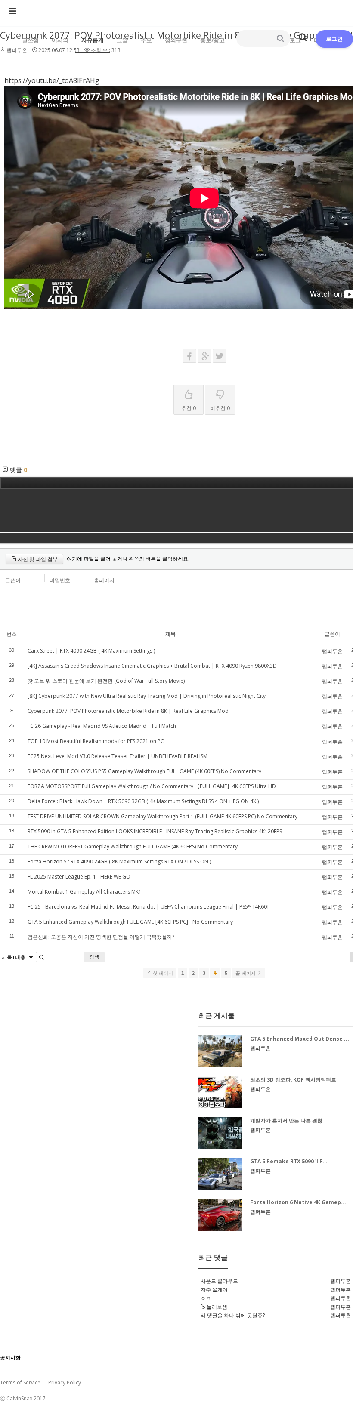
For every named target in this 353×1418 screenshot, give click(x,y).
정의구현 (176, 40)
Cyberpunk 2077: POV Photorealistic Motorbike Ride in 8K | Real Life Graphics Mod (128, 711)
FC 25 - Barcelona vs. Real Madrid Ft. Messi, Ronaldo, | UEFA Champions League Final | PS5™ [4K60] (148, 906)
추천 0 (188, 408)
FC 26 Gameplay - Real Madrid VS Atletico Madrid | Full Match (102, 726)
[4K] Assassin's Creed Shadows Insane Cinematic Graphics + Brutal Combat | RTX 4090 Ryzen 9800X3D (152, 665)
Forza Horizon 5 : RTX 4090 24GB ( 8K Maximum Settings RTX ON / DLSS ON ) (119, 861)
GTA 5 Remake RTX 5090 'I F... (289, 1161)
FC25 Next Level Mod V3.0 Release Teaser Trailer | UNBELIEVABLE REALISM (117, 756)
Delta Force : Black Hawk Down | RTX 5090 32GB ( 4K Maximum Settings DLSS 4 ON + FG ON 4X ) (143, 801)
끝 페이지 (246, 973)
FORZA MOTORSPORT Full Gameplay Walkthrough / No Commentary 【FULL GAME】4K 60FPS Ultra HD (152, 786)
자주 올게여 (214, 1289)
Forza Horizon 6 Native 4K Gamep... (298, 1202)
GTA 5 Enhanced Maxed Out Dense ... (299, 1038)
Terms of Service (20, 1382)
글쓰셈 (30, 40)
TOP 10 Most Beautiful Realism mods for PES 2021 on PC (96, 741)
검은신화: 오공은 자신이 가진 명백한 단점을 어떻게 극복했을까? (101, 936)
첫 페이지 (162, 973)
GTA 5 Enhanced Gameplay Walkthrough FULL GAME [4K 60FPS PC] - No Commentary (130, 921)
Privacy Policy (64, 1382)
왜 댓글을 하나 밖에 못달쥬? (233, 1315)
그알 (122, 40)
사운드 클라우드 (219, 1281)
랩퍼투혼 (332, 651)
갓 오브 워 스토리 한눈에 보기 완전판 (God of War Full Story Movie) (106, 680)
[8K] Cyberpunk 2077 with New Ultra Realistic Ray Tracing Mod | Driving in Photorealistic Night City (147, 696)
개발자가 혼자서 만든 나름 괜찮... (289, 1120)
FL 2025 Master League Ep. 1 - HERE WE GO (79, 876)
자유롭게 (92, 40)
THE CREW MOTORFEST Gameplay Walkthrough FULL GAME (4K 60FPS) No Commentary (133, 846)
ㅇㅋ (206, 1298)
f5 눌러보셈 (214, 1306)
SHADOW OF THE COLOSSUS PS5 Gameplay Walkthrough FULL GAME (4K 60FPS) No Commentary (144, 771)
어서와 (60, 40)
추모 (146, 40)
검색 (94, 956)
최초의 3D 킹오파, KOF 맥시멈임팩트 (293, 1079)
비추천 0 (220, 408)
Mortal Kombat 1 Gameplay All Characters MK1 (85, 891)
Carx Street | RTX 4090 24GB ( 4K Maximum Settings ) (91, 650)
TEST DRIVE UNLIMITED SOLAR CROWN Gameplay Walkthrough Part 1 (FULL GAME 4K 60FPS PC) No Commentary (162, 816)
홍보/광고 (212, 40)
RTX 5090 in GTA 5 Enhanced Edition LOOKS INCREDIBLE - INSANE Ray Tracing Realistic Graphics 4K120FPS (155, 831)
